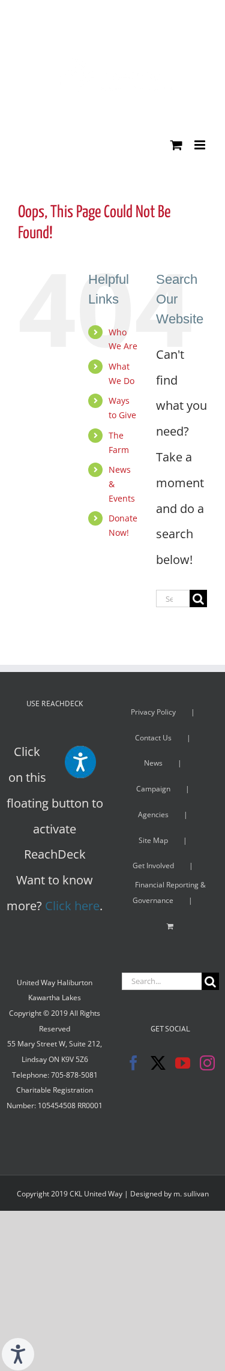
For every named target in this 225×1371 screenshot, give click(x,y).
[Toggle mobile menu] (200, 145)
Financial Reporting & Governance (169, 892)
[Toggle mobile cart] (176, 145)
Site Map (153, 840)
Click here (72, 906)
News (153, 763)
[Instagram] (207, 1062)
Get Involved (153, 865)
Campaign (153, 789)
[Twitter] (158, 1062)
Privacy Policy (153, 712)
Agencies (153, 814)
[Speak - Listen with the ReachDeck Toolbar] (18, 1354)
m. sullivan (191, 1194)
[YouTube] (182, 1062)
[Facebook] (133, 1062)
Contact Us (153, 738)
